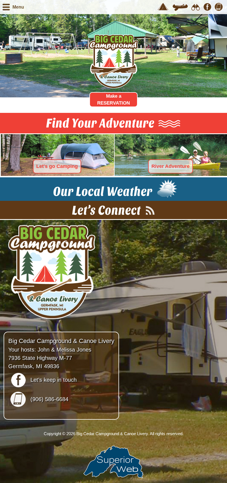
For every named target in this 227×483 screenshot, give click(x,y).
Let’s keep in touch (53, 380)
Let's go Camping (57, 166)
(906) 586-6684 (49, 399)
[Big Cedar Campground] (163, 7)
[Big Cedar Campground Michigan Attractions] (196, 7)
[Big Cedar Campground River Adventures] (180, 7)
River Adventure (170, 166)
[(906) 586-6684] (218, 7)
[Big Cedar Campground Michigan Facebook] (207, 7)
